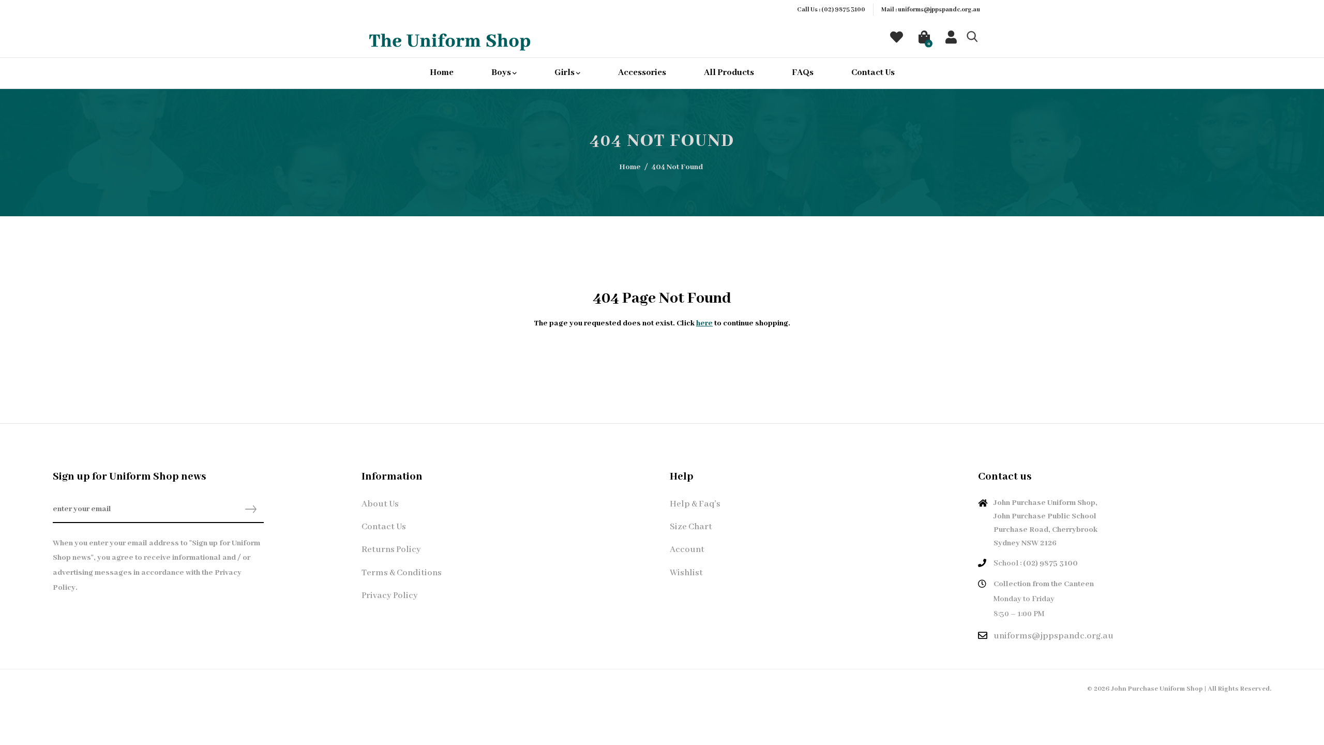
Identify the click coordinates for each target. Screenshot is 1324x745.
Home (442, 72)
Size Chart (691, 527)
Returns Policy (391, 549)
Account (687, 549)
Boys (502, 72)
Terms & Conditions (402, 573)
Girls (565, 72)
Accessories (642, 72)
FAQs (803, 72)
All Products (729, 72)
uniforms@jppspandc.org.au (939, 9)
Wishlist (686, 573)
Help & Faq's (695, 504)
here (704, 323)
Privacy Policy (390, 595)
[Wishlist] (896, 39)
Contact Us (873, 72)
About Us (380, 504)
